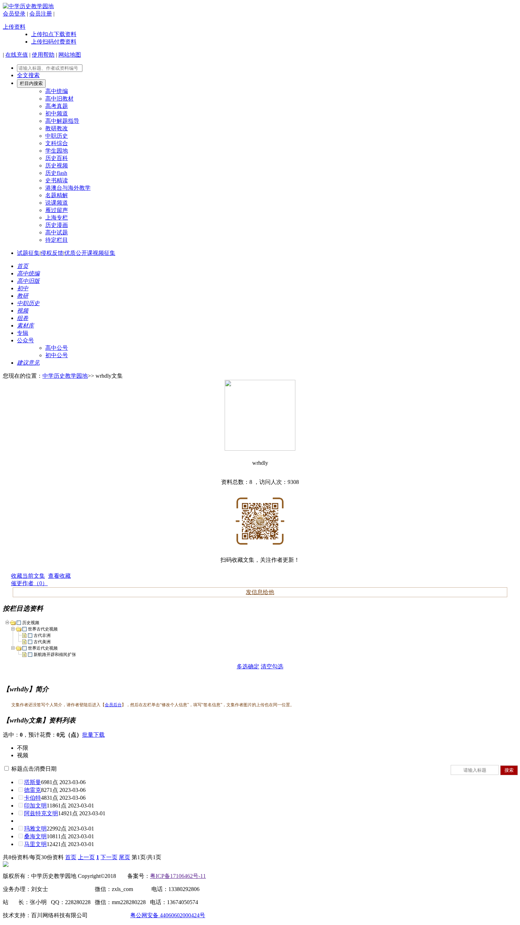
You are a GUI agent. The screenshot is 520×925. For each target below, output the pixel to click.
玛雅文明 (35, 829)
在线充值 (16, 55)
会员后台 (113, 704)
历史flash (56, 173)
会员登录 (14, 14)
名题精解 (56, 195)
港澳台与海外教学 (68, 188)
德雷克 (32, 790)
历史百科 (56, 158)
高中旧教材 (59, 99)
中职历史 (56, 136)
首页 (70, 857)
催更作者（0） (29, 583)
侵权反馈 (52, 253)
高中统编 (56, 91)
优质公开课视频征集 (89, 253)
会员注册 (40, 14)
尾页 (124, 857)
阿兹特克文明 (41, 813)
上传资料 (14, 27)
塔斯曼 (32, 782)
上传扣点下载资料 (53, 34)
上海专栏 (56, 218)
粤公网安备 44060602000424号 (167, 915)
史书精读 (56, 180)
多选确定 (248, 666)
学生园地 (56, 151)
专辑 (22, 333)
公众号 (25, 340)
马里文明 (35, 844)
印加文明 (35, 806)
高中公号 (56, 348)
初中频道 (56, 113)
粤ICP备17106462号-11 (178, 876)
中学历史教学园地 (65, 376)
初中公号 (56, 355)
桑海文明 (35, 836)
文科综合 (56, 143)
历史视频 (56, 165)
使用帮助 (43, 55)
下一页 (108, 857)
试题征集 (28, 253)
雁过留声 (56, 210)
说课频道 (56, 203)
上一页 (86, 857)
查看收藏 (59, 576)
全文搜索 (28, 75)
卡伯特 (32, 798)
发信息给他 (260, 592)
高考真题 (56, 106)
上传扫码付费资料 (53, 42)
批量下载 (93, 735)
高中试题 (56, 232)
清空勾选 (272, 666)
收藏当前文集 (28, 576)
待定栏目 (56, 240)
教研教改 (56, 128)
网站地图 (69, 55)
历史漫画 (56, 225)
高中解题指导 (62, 121)
